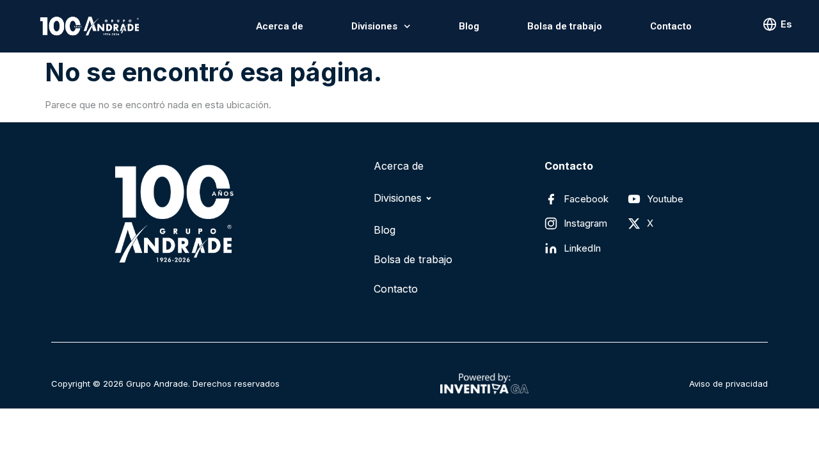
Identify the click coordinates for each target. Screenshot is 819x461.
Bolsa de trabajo (564, 26)
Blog (469, 26)
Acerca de (279, 26)
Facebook (586, 199)
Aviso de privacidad (728, 383)
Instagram (585, 223)
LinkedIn (582, 248)
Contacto (671, 26)
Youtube (665, 199)
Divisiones (374, 26)
